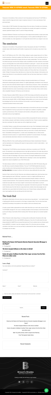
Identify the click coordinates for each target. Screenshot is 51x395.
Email (19, 286)
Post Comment (7, 297)
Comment (5, 270)
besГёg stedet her (7, 170)
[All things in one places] (6, 2)
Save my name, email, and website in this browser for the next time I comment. (22, 293)
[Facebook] (19, 382)
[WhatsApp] (31, 382)
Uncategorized (7, 246)
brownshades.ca (33, 392)
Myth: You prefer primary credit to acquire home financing (26, 332)
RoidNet (19, 392)
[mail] (27, 382)
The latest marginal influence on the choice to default (26, 325)
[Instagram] (23, 382)
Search (43, 307)
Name (4, 286)
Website (35, 286)
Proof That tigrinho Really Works (26, 335)
